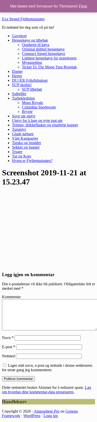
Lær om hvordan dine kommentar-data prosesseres (46, 389)
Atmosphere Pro (46, 411)
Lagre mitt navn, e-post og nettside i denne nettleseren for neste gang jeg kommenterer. (47, 367)
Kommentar (11, 297)
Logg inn (51, 416)
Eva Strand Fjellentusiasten (23, 19)
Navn (8, 338)
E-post (8, 347)
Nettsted (8, 356)
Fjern (83, 6)
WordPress (31, 416)
